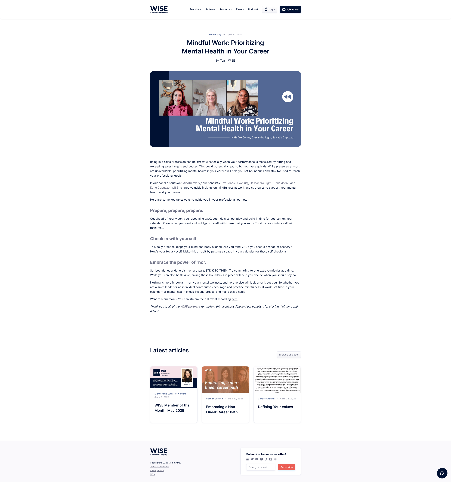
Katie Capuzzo (160, 187)
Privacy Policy (157, 470)
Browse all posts (289, 354)
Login (269, 9)
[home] (159, 9)
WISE (175, 187)
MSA (152, 474)
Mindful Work (191, 183)
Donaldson (280, 183)
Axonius (242, 183)
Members (195, 9)
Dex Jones (228, 183)
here (234, 299)
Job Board (290, 9)
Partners (210, 9)
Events (240, 9)
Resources (226, 9)
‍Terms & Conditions (159, 466)
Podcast (253, 9)
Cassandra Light (260, 183)
